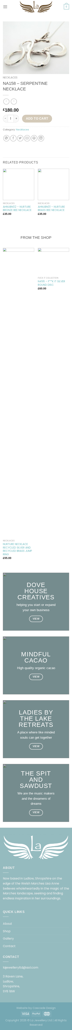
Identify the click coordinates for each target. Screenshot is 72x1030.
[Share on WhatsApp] (6, 138)
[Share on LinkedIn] (41, 138)
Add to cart (37, 118)
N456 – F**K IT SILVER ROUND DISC (51, 283)
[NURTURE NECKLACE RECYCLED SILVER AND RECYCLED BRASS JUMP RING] (18, 393)
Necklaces (10, 77)
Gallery (8, 938)
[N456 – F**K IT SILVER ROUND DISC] (53, 261)
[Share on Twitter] (20, 138)
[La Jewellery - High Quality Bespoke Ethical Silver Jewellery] (36, 7)
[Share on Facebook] (13, 138)
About (7, 923)
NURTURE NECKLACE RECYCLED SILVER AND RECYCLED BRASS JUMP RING (17, 549)
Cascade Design (44, 1008)
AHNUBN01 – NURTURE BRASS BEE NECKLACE (51, 208)
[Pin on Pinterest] (34, 138)
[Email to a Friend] (27, 138)
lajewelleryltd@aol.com (20, 967)
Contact (9, 946)
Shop (7, 931)
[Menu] (5, 6)
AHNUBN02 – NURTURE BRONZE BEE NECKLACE (17, 208)
